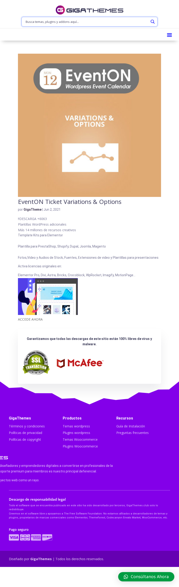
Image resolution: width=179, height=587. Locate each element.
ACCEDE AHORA (30, 319)
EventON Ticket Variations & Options (69, 201)
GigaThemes (41, 559)
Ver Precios (89, 577)
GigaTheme (32, 209)
